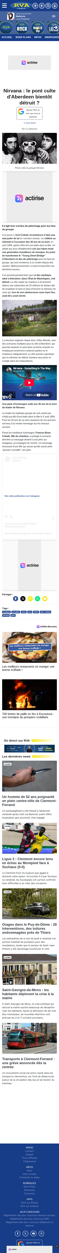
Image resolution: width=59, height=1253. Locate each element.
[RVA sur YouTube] (33, 1233)
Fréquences (29, 1161)
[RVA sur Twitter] (25, 1233)
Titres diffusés (29, 1157)
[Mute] (54, 16)
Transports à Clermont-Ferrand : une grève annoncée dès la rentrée (28, 1063)
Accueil (7, 37)
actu (30, 612)
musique (6, 612)
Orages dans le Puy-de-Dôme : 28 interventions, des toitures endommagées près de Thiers (29, 928)
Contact (29, 1151)
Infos (37, 37)
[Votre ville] (35, 6)
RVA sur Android (29, 1206)
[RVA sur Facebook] (17, 1233)
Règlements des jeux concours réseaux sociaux (29, 1215)
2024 (36, 612)
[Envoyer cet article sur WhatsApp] (37, 600)
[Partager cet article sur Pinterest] (29, 600)
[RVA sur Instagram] (41, 1233)
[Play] (3, 25)
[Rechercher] (48, 6)
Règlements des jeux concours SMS (29, 1218)
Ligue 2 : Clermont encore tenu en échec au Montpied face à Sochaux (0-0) (27, 863)
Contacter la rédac (29, 1177)
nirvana (6, 615)
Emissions (29, 1190)
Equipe (29, 1154)
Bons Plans (23, 37)
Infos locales (29, 1173)
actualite (15, 612)
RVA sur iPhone (29, 1202)
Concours (29, 1193)
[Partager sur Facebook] (15, 600)
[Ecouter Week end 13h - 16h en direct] (29, 748)
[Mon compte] (55, 6)
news (23, 612)
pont (13, 615)
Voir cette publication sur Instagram (22, 496)
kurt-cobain (45, 612)
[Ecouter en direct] (42, 6)
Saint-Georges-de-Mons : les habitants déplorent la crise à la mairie (28, 994)
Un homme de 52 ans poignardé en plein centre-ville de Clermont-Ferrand (29, 801)
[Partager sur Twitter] (22, 600)
